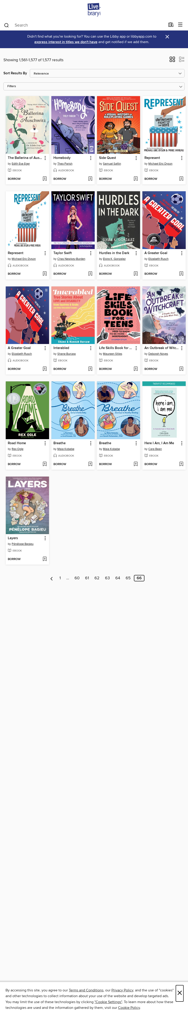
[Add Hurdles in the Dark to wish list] (135, 274)
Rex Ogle (17, 449)
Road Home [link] (17, 443)
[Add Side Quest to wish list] (135, 179)
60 (77, 578)
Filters (11, 86)
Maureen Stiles (112, 354)
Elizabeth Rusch (158, 259)
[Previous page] (51, 578)
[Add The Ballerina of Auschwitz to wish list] (44, 179)
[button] (172, 60)
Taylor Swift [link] (62, 253)
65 (128, 578)
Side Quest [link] (107, 158)
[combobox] (84, 25)
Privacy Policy (122, 990)
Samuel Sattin (112, 164)
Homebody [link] (62, 158)
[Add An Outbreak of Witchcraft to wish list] (181, 369)
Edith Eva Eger (21, 164)
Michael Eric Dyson (160, 164)
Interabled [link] (61, 348)
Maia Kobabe (65, 449)
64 (117, 578)
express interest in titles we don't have (65, 42)
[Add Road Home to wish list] (44, 464)
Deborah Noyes (158, 354)
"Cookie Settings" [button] (108, 1002)
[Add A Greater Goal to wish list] (181, 274)
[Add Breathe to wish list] (90, 464)
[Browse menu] (180, 25)
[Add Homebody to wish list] (90, 179)
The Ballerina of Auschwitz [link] (25, 158)
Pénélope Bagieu (22, 544)
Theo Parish (64, 164)
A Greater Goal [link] (155, 253)
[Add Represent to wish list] (181, 179)
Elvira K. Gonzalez (114, 259)
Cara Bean (155, 449)
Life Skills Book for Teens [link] (116, 348)
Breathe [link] (59, 443)
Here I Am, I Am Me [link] (159, 443)
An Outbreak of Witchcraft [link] (161, 348)
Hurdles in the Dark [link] (114, 253)
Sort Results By (15, 73)
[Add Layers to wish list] (44, 559)
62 (97, 578)
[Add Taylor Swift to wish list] (90, 274)
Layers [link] (13, 538)
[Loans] (171, 25)
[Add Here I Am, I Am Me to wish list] (181, 464)
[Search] (6, 25)
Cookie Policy (129, 1007)
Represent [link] (152, 158)
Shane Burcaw (66, 354)
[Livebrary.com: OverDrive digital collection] (94, 9)
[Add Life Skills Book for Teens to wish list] (135, 369)
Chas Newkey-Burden (71, 259)
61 (87, 578)
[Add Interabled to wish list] (90, 369)
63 (107, 578)
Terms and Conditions (86, 990)
